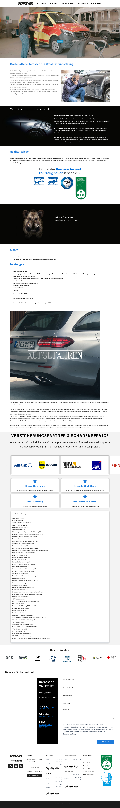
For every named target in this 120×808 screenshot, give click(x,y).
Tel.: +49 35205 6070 (33, 768)
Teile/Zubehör (81, 3)
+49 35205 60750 (46, 716)
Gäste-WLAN (86, 768)
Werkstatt (53, 3)
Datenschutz (86, 765)
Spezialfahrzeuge (67, 3)
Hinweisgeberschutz (88, 774)
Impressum (86, 762)
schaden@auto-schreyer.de (45, 725)
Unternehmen (95, 3)
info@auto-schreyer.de (34, 771)
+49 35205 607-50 (46, 708)
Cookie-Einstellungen (89, 771)
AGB (84, 759)
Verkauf (43, 3)
